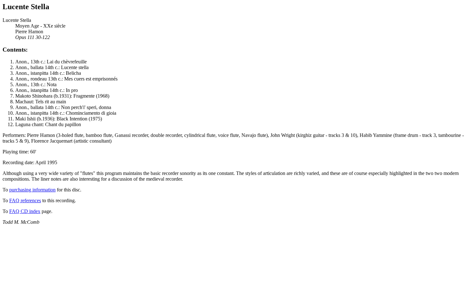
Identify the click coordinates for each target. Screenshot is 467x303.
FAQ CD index (24, 211)
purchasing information (32, 189)
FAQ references (25, 200)
